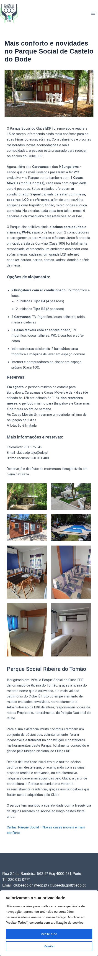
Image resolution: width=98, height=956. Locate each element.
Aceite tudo (49, 934)
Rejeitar (49, 946)
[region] (49, 923)
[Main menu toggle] (93, 13)
